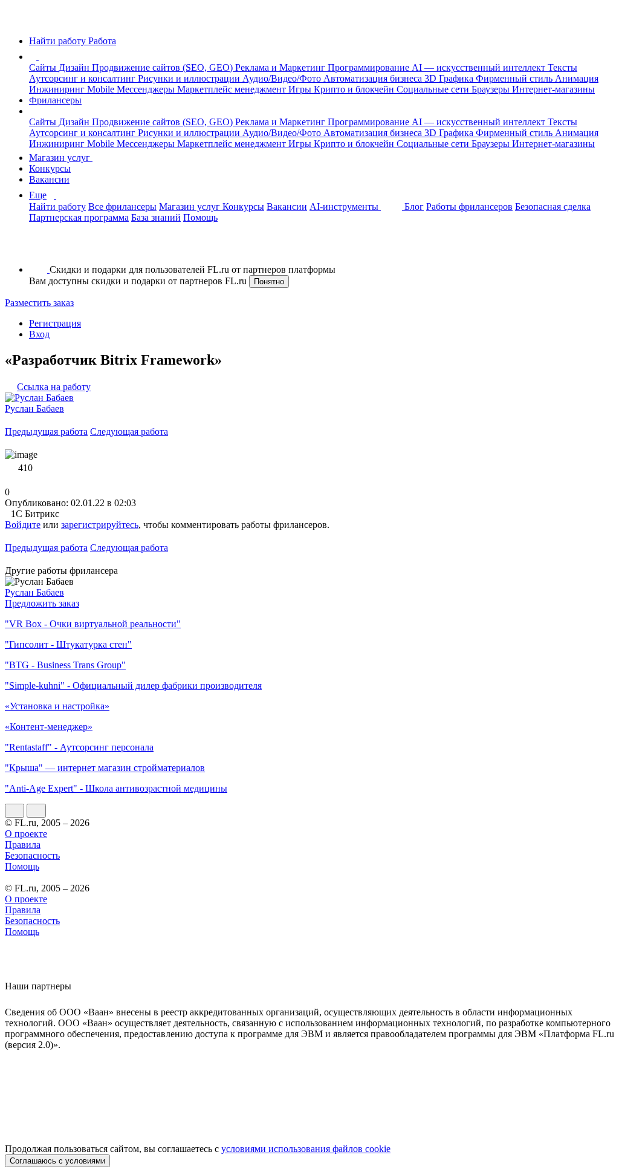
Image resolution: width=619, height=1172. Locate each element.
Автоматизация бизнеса (373, 78)
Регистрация (55, 323)
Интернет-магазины (553, 89)
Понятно (269, 281)
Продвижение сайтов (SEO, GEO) (163, 67)
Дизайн (75, 67)
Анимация (576, 78)
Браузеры (492, 89)
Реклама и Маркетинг (281, 67)
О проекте (26, 834)
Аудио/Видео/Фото (282, 78)
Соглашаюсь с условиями (57, 1160)
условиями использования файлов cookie (306, 1149)
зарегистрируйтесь (99, 524)
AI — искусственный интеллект (480, 67)
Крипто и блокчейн (355, 89)
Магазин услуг (60, 157)
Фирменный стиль (515, 78)
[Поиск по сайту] (38, 249)
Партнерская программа (79, 217)
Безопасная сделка (553, 206)
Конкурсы (50, 168)
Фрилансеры (55, 100)
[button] (40, 56)
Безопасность (32, 855)
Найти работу (57, 206)
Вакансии (49, 179)
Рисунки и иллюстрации (190, 78)
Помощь (200, 217)
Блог (414, 206)
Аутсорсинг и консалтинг (83, 78)
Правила (23, 844)
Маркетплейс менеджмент (232, 89)
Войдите (23, 524)
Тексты (562, 67)
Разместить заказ (39, 303)
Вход (39, 334)
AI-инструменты (345, 206)
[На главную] (16, 20)
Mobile (102, 89)
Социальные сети (434, 89)
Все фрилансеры (122, 206)
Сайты (44, 67)
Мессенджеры (147, 89)
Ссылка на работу (54, 387)
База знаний (156, 217)
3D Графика (450, 78)
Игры (301, 89)
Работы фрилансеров (469, 206)
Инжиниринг (58, 89)
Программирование (370, 67)
